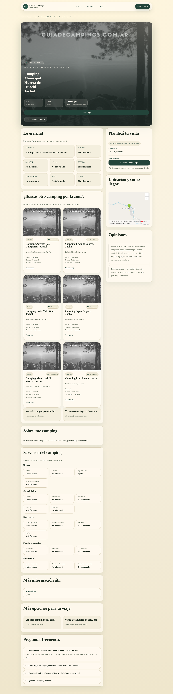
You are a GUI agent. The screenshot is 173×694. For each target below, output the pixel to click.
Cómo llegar (86, 113)
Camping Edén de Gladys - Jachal (80, 245)
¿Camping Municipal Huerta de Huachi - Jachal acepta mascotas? (54, 673)
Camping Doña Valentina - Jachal (40, 312)
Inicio (22, 17)
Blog (101, 6)
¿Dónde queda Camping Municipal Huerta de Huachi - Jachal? (53, 650)
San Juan (29, 17)
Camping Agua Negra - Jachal (78, 312)
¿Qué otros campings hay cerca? (40, 681)
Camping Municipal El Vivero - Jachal (38, 380)
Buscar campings (142, 6)
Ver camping (30, 268)
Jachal (37, 17)
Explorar (79, 6)
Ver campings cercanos (35, 119)
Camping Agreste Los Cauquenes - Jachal (37, 245)
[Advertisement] (86, 43)
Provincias (91, 6)
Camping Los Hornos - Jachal (81, 378)
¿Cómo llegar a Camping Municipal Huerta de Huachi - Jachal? (53, 666)
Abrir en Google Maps (129, 163)
